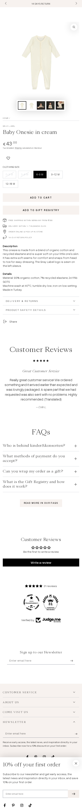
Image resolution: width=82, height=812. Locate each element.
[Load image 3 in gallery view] (41, 105)
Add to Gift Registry (41, 210)
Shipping (18, 148)
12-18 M (12, 185)
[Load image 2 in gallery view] (31, 105)
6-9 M (41, 175)
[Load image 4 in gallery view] (50, 105)
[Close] (76, 763)
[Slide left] (6, 3)
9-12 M (57, 175)
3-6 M (26, 175)
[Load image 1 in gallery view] (22, 105)
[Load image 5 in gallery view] (60, 105)
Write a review (41, 562)
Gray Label (9, 126)
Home (6, 118)
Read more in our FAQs (41, 503)
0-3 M (11, 175)
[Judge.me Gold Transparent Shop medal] (31, 602)
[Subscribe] (72, 661)
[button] (8, 157)
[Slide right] (76, 3)
